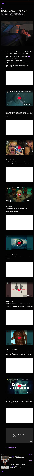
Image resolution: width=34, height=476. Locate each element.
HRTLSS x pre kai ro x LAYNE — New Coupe (17, 464)
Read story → (31, 460)
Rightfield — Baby (12, 460)
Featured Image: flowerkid (11, 447)
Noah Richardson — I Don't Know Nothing (16, 457)
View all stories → (31, 454)
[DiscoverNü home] (3, 3)
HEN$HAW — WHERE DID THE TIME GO (16, 467)
